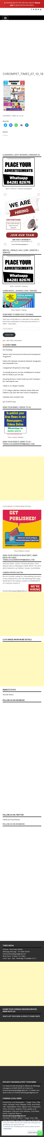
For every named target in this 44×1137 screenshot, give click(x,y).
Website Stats (9, 690)
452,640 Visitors (8, 695)
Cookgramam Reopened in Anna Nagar (16, 368)
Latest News (10, 345)
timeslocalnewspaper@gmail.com (14, 954)
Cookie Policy (7, 1128)
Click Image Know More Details (17, 639)
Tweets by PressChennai (11, 820)
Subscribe (9, 335)
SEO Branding (7, 350)
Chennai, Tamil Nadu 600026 (13, 949)
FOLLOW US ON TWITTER (13, 815)
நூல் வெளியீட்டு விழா (9, 402)
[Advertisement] (22, 46)
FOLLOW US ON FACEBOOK (14, 700)
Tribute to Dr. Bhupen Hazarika (13, 386)
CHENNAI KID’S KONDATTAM (13, 397)
